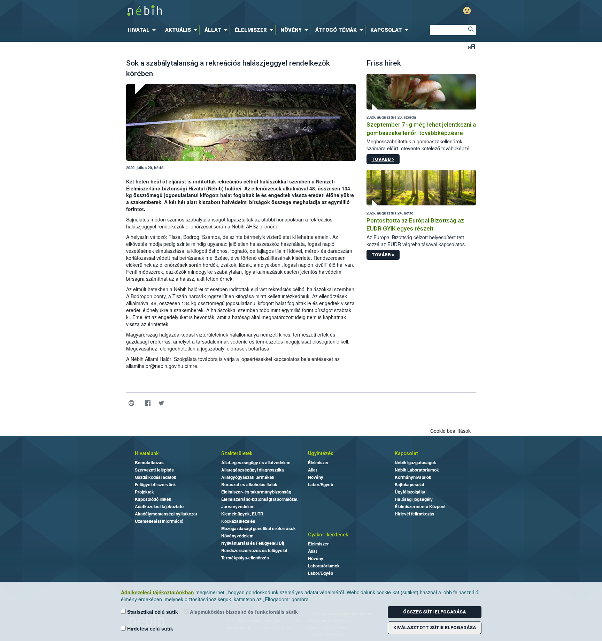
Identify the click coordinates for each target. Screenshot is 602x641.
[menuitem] (143, 30)
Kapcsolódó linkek (153, 499)
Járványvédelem (238, 506)
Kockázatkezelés (238, 521)
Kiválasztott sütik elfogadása (434, 627)
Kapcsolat (406, 453)
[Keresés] (470, 30)
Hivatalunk (147, 453)
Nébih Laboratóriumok (417, 470)
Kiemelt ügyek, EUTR (242, 514)
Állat (312, 470)
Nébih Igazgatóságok (415, 462)
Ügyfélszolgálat (410, 492)
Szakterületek (236, 453)
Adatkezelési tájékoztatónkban (157, 592)
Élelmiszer (318, 462)
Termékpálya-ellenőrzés (245, 558)
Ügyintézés (320, 453)
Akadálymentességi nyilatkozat (166, 514)
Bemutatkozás (149, 462)
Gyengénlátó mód (467, 10)
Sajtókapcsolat (409, 484)
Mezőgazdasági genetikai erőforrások (258, 528)
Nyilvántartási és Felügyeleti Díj (252, 543)
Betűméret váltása (471, 46)
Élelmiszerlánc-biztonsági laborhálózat (259, 499)
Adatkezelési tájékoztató (159, 506)
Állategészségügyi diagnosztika (252, 470)
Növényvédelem (237, 536)
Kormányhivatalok (413, 477)
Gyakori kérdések (328, 534)
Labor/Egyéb (320, 484)
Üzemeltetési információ (159, 521)
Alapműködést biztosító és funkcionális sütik (243, 611)
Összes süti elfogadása (434, 611)
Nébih (226, 10)
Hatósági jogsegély (414, 499)
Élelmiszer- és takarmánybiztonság (256, 492)
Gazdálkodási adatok (155, 477)
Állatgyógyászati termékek (248, 477)
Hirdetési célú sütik (149, 628)
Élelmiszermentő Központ (420, 506)
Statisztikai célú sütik (152, 611)
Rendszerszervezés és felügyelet (254, 550)
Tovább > (383, 159)
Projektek (144, 492)
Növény (315, 477)
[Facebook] (147, 403)
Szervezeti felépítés (154, 470)
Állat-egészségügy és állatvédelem (256, 462)
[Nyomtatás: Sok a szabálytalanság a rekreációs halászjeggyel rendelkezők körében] (131, 403)
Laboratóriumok (324, 566)
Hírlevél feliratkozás (414, 514)
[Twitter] (161, 403)
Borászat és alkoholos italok (249, 484)
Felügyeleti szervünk (155, 484)
